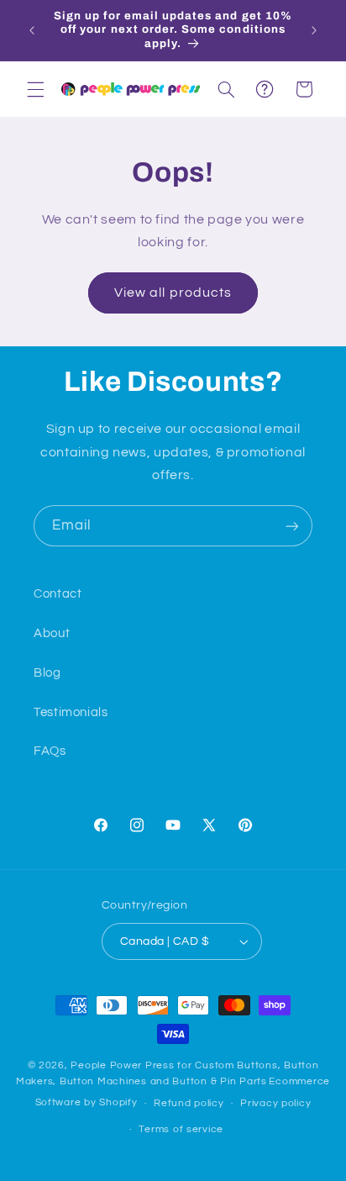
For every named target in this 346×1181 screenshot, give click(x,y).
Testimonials (71, 712)
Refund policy (189, 1103)
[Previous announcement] (31, 30)
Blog (47, 673)
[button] (35, 89)
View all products (173, 292)
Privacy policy (275, 1103)
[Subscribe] (292, 525)
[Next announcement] (314, 30)
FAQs (50, 751)
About (52, 633)
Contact (57, 594)
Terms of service (181, 1129)
